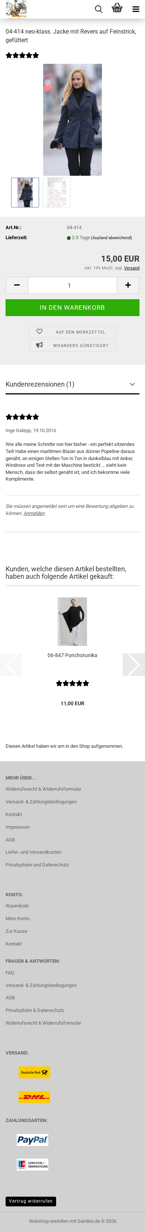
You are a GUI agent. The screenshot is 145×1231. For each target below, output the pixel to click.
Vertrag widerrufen (31, 1201)
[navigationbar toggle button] (135, 9)
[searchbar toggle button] (98, 9)
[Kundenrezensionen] (22, 60)
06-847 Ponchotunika (72, 655)
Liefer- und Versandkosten (33, 852)
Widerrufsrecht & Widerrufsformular (43, 789)
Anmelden (34, 513)
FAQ (10, 972)
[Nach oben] (124, 1220)
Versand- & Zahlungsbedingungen (41, 801)
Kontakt (14, 814)
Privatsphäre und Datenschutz (37, 865)
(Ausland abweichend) (111, 237)
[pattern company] (14, 9)
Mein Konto (17, 918)
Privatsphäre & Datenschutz (35, 1010)
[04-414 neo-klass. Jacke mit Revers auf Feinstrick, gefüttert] (72, 119)
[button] (17, 285)
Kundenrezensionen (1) (40, 384)
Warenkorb (17, 906)
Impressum (18, 827)
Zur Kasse (16, 931)
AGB (10, 840)
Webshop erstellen (48, 1221)
